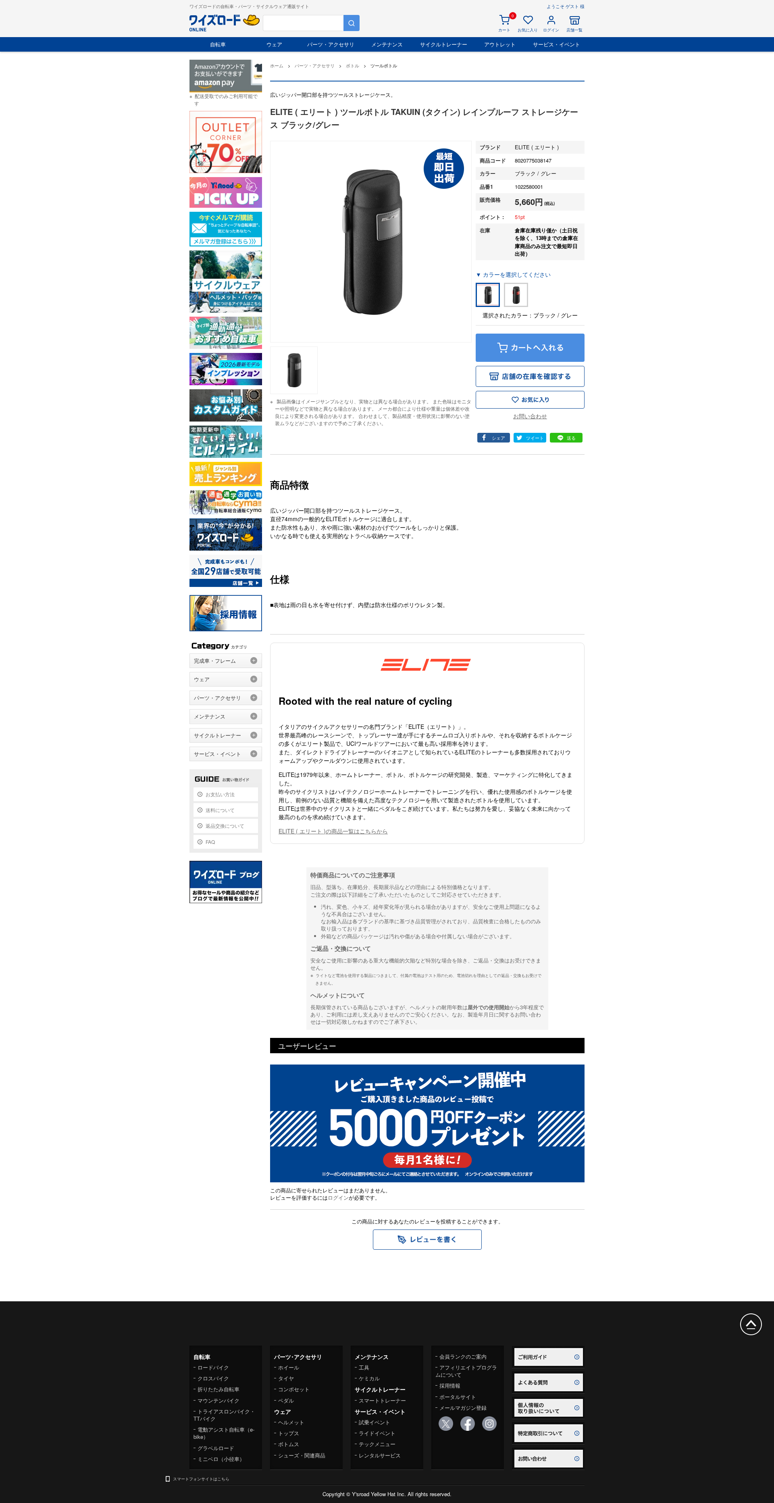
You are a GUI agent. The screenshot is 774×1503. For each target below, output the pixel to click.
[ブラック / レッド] (516, 295)
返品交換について (225, 825)
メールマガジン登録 (463, 1407)
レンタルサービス (380, 1455)
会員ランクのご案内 (463, 1356)
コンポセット (294, 1389)
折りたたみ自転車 (218, 1389)
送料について (220, 809)
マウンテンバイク (218, 1400)
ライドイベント (377, 1433)
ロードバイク (213, 1367)
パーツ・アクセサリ (330, 44)
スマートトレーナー (382, 1400)
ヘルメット (291, 1422)
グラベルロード (216, 1448)
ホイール (288, 1367)
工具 (364, 1367)
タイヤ (286, 1378)
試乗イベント (374, 1422)
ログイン (338, 1197)
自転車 (218, 44)
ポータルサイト (457, 1397)
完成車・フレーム (215, 660)
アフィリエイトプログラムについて (466, 1370)
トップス (288, 1433)
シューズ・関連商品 (301, 1455)
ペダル (286, 1400)
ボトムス (288, 1444)
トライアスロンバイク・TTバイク (224, 1414)
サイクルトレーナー (443, 44)
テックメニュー (377, 1444)
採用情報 (449, 1385)
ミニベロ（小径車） (221, 1459)
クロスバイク (213, 1378)
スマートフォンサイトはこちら (201, 1479)
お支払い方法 (220, 794)
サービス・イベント (556, 44)
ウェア (274, 44)
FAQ (210, 841)
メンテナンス (387, 44)
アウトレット (500, 44)
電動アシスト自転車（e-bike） (224, 1433)
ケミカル (369, 1378)
